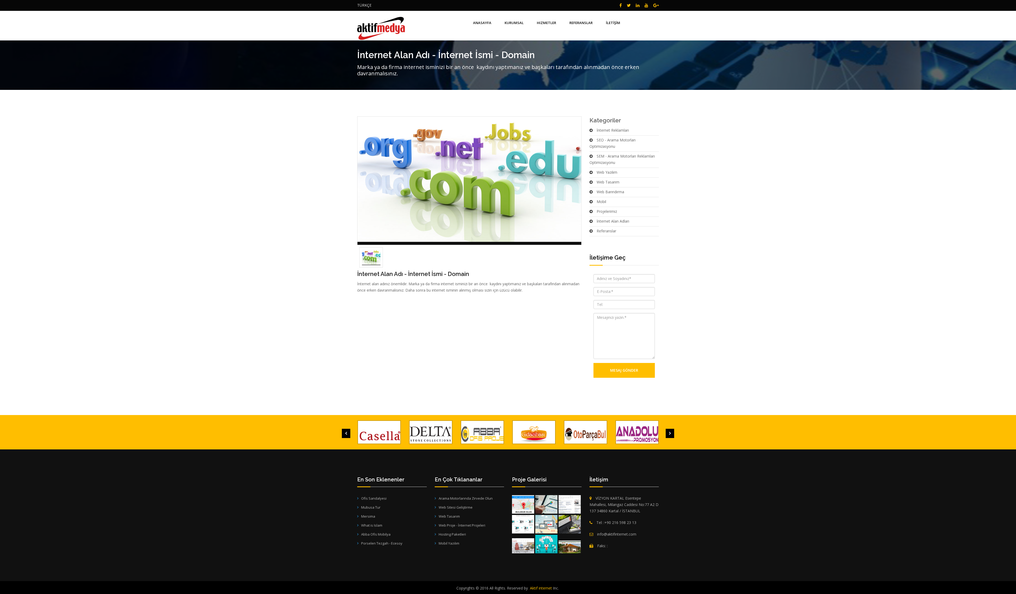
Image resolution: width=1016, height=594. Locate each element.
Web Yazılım (607, 172)
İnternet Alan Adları (613, 221)
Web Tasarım (608, 182)
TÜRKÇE (364, 5)
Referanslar (606, 230)
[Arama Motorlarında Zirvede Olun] (523, 504)
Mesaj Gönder (624, 370)
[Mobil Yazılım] (570, 524)
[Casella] (523, 545)
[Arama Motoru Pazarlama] (546, 504)
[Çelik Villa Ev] (570, 547)
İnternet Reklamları (613, 130)
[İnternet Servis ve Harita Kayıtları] (570, 504)
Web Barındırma (610, 191)
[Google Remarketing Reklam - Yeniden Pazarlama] (523, 524)
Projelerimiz (607, 211)
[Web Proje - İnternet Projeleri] (546, 544)
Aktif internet (541, 588)
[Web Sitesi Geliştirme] (546, 524)
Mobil (601, 201)
